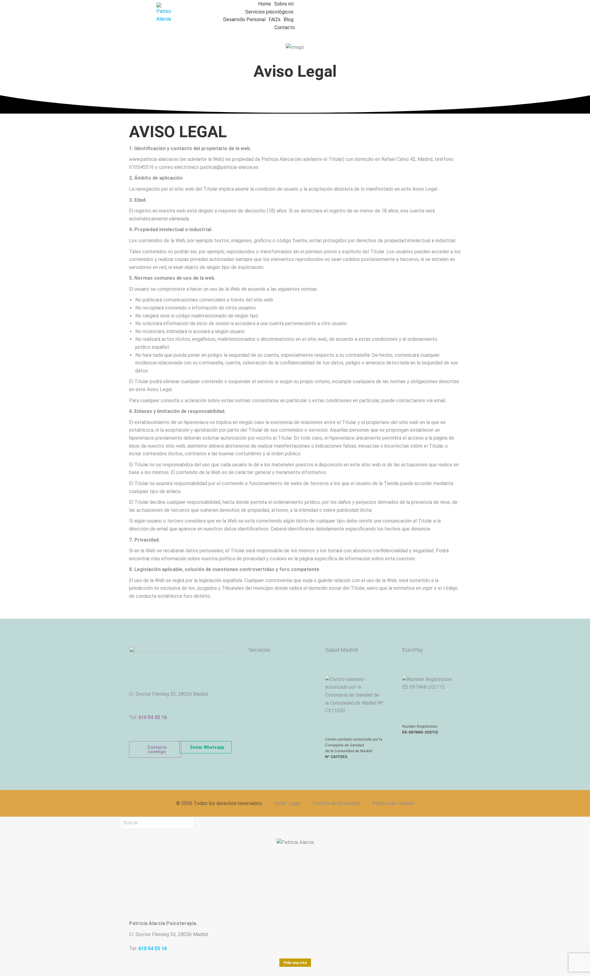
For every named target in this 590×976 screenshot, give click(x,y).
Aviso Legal (287, 803)
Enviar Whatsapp (207, 747)
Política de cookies (393, 803)
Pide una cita (295, 963)
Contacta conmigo (157, 749)
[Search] (196, 824)
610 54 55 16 (152, 717)
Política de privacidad (336, 803)
